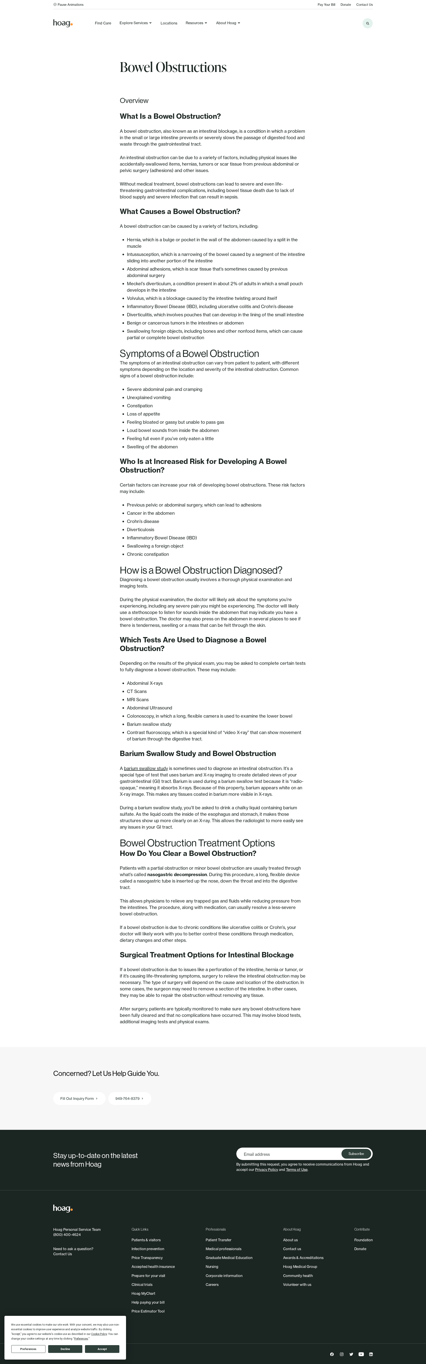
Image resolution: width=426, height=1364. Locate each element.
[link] (63, 23)
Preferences (28, 1349)
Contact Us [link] (364, 4)
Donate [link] (346, 4)
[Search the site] (368, 23)
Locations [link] (169, 23)
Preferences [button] (81, 1338)
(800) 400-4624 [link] (67, 1234)
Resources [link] (194, 23)
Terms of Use (297, 1169)
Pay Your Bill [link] (326, 4)
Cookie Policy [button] (99, 1334)
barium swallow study (146, 768)
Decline (65, 1349)
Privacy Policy (266, 1169)
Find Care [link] (103, 23)
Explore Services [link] (134, 23)
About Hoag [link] (226, 23)
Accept (102, 1349)
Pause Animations (70, 4)
